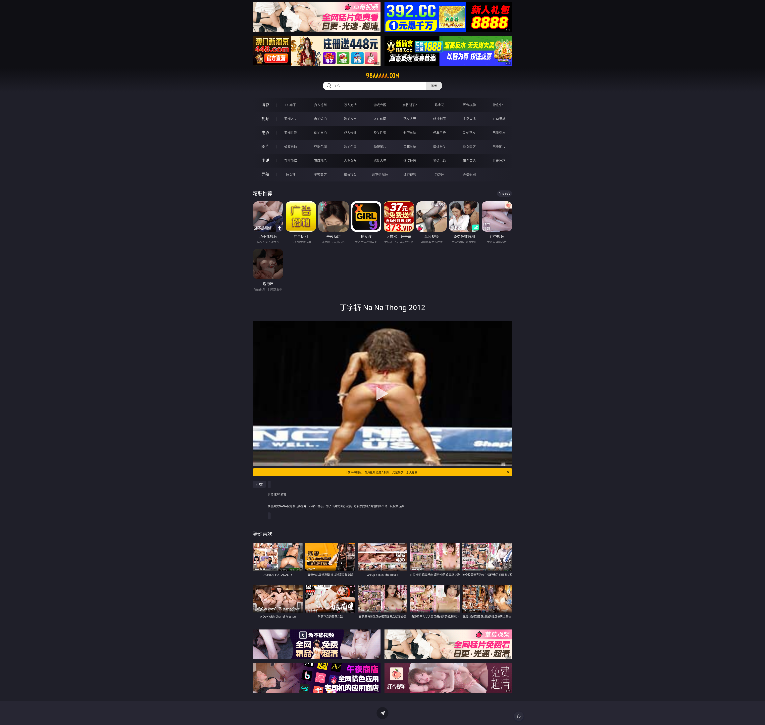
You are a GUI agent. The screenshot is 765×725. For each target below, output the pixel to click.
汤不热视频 (380, 174)
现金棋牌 (469, 105)
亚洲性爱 (290, 133)
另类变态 (499, 133)
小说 (265, 160)
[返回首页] (519, 716)
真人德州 (320, 105)
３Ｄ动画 (380, 119)
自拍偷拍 (320, 119)
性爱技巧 (499, 160)
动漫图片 (380, 146)
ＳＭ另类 (499, 119)
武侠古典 (380, 160)
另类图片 (499, 146)
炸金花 (439, 105)
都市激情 (290, 160)
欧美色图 (350, 146)
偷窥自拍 (290, 146)
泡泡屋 (439, 174)
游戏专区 (380, 105)
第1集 (259, 484)
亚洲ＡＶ (290, 119)
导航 (265, 174)
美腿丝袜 (409, 146)
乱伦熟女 (469, 133)
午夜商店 (320, 174)
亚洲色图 (320, 146)
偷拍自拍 (320, 133)
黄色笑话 (469, 160)
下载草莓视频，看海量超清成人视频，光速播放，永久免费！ (382, 472)
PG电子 (290, 105)
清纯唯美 (439, 146)
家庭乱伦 (320, 160)
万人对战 (350, 105)
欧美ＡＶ (350, 119)
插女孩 (290, 174)
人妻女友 (350, 160)
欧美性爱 (380, 133)
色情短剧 (469, 174)
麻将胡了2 (409, 105)
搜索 (434, 86)
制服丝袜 (409, 133)
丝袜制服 (439, 119)
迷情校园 (409, 160)
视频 (265, 118)
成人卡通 (350, 133)
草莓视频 (350, 174)
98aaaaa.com (382, 76)
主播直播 (469, 119)
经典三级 (439, 133)
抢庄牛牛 (499, 105)
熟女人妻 (409, 119)
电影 (265, 132)
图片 (265, 146)
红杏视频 (409, 174)
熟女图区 (469, 146)
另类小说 (439, 160)
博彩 (265, 104)
